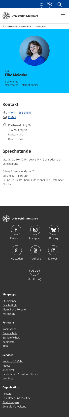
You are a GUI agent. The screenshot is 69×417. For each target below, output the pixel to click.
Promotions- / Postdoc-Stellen (20, 374)
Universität (12, 26)
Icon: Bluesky (54, 230)
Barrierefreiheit (11, 337)
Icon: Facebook (16, 230)
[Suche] (59, 4)
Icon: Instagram (35, 230)
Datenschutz (10, 333)
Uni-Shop (8, 378)
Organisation (25, 26)
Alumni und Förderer (14, 309)
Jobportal (8, 370)
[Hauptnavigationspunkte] (62, 16)
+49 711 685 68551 (19, 112)
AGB (5, 346)
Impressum (9, 329)
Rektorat (7, 393)
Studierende (10, 301)
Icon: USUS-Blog (34, 271)
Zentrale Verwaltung (14, 406)
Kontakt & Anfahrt (13, 361)
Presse (6, 365)
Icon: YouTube (35, 250)
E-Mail (12, 117)
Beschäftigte (10, 305)
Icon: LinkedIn (53, 250)
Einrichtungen (11, 402)
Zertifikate (8, 342)
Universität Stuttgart (3, 26)
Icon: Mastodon (17, 250)
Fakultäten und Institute (17, 398)
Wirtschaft (9, 313)
